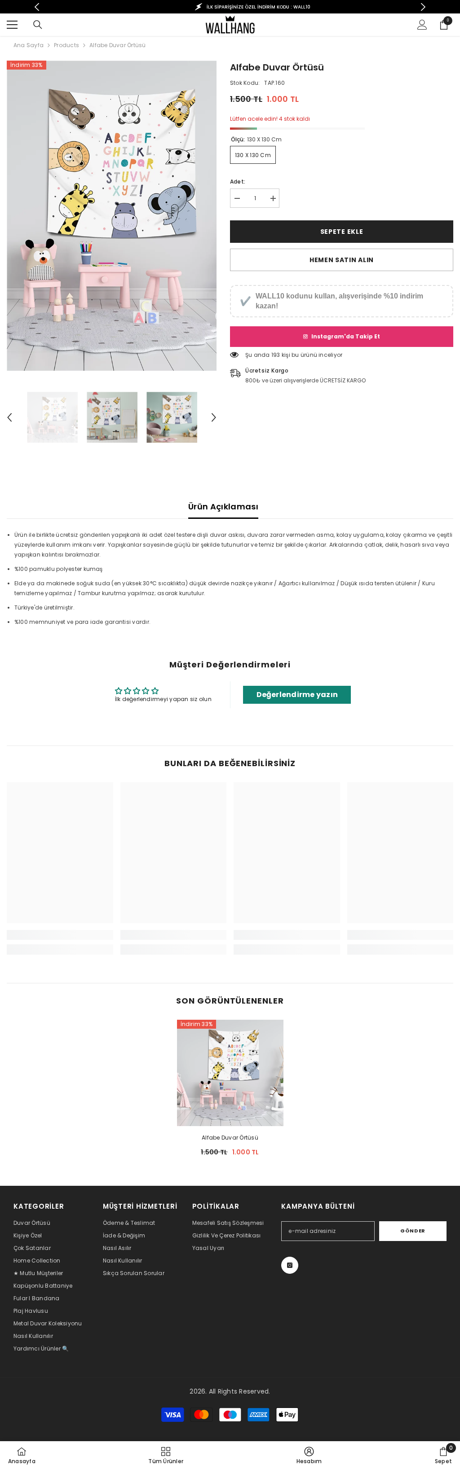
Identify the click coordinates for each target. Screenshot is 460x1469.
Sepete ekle (341, 231)
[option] (230, 6)
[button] (9, 417)
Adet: (237, 181)
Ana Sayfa (28, 45)
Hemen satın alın (342, 259)
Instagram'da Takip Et (345, 336)
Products (66, 45)
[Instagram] (289, 1265)
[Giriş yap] (422, 25)
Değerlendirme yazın (297, 694)
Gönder (412, 1230)
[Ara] (37, 24)
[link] (60, 935)
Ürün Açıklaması (223, 506)
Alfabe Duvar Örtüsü (230, 1137)
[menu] (12, 24)
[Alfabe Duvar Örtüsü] (230, 1073)
